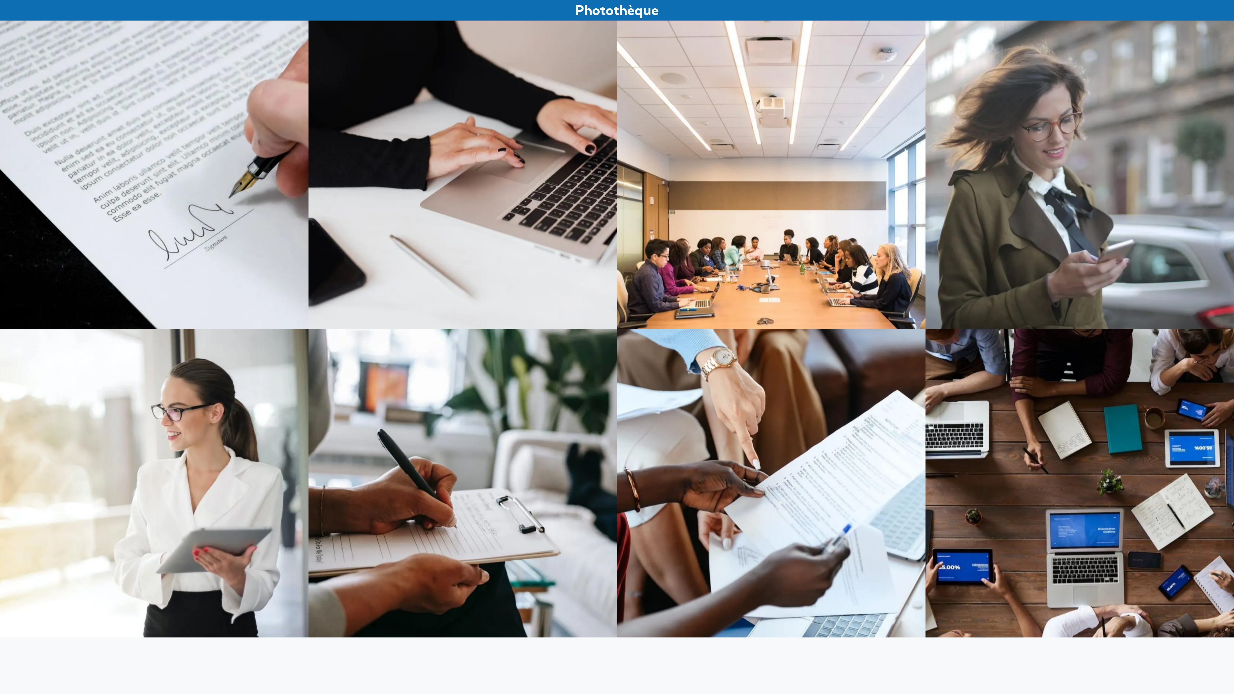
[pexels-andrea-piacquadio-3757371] (154, 483)
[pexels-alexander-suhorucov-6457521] (771, 483)
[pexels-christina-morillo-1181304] (771, 175)
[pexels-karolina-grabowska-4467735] (462, 175)
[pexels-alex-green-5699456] (462, 483)
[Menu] (13, 10)
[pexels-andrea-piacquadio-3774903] (1080, 175)
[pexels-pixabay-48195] (154, 175)
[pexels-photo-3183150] (1080, 483)
